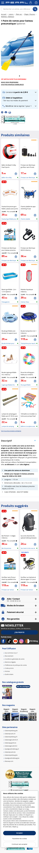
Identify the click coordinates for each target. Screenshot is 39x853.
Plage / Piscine (29, 14)
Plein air (18, 14)
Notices (7, 671)
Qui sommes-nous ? (11, 653)
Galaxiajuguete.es (10, 743)
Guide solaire (9, 674)
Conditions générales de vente (14, 659)
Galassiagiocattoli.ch (11, 740)
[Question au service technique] (10, 112)
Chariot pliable (25, 219)
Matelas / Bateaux (7, 17)
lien (28, 809)
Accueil (4, 14)
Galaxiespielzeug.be (11, 755)
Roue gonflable (25, 385)
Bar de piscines (6, 548)
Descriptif (6, 440)
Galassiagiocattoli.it (11, 746)
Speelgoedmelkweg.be (12, 758)
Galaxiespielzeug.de (11, 731)
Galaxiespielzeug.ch (11, 737)
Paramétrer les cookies (19, 839)
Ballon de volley (7, 177)
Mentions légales (10, 662)
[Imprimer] (7, 112)
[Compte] (31, 2)
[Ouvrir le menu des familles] (2, 2)
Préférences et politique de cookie (16, 665)
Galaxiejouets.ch (10, 734)
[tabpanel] (17, 50)
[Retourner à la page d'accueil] (16, 3)
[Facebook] (3, 112)
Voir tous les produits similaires (11, 431)
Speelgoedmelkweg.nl (12, 749)
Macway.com (9, 761)
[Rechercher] (35, 9)
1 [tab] (19, 76)
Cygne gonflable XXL (8, 385)
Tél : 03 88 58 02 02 (14, 601)
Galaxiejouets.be (10, 752)
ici (17, 827)
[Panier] (36, 2)
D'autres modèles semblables (12, 85)
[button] (19, 92)
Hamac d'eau (25, 302)
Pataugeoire (5, 302)
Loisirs (11, 14)
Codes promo (9, 668)
